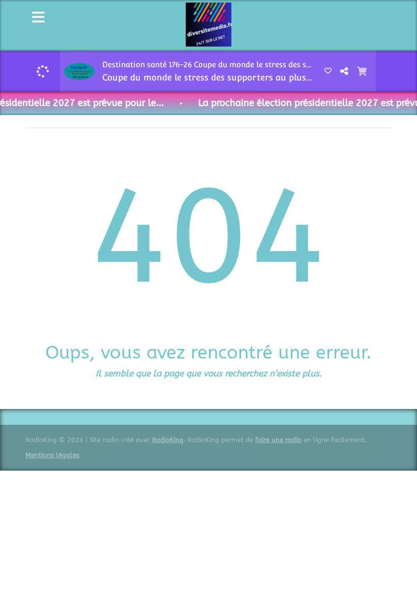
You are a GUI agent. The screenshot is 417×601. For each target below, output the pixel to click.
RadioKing (168, 440)
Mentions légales (52, 455)
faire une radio (278, 440)
